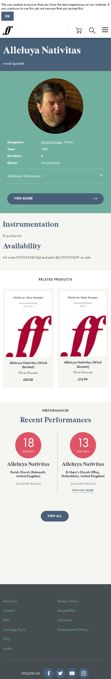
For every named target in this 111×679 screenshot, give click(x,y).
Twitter (60, 673)
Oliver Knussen (51, 142)
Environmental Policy (73, 629)
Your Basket (79, 30)
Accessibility (67, 610)
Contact (9, 610)
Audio (7, 648)
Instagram (83, 673)
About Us (10, 601)
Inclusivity (65, 620)
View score (23, 198)
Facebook (49, 673)
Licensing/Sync (14, 629)
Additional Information (24, 175)
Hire (6, 620)
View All (54, 516)
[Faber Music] (8, 30)
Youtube (72, 673)
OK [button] (7, 16)
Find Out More (82, 490)
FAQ (6, 638)
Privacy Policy (68, 601)
